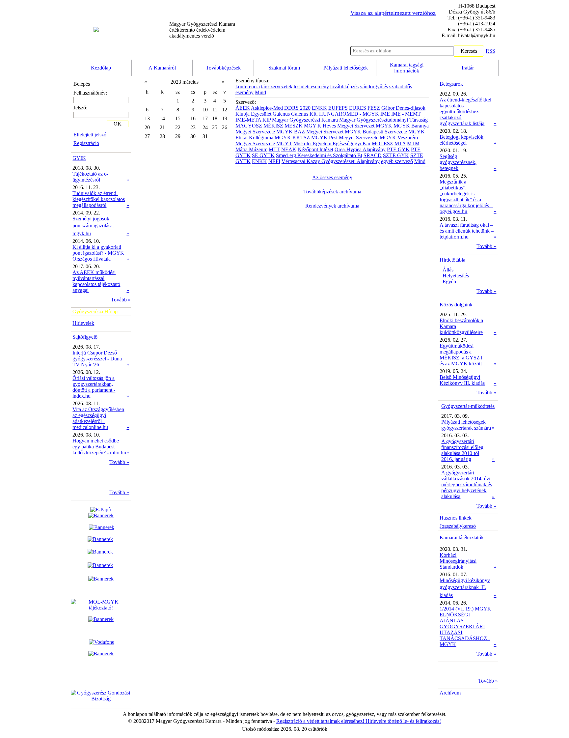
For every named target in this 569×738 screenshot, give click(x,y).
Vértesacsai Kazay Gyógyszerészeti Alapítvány (331, 161)
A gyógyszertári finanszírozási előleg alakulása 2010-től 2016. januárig (462, 450)
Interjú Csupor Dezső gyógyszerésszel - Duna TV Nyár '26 (97, 358)
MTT (274, 149)
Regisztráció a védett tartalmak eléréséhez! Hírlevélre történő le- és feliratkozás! (358, 721)
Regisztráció (86, 143)
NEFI (274, 161)
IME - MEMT (406, 114)
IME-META (248, 120)
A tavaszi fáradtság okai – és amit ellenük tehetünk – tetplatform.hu (467, 231)
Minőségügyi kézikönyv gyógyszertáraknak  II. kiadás (465, 588)
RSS (490, 51)
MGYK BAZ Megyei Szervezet (309, 131)
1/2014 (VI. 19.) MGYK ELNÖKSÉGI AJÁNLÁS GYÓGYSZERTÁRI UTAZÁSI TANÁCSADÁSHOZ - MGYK (465, 626)
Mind (260, 92)
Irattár (468, 68)
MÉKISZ (273, 125)
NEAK (288, 149)
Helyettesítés (456, 275)
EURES (357, 108)
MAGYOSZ (248, 125)
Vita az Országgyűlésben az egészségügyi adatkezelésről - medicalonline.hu (98, 418)
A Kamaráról (162, 68)
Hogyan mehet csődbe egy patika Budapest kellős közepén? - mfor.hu (99, 446)
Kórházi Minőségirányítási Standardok (458, 561)
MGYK (384, 125)
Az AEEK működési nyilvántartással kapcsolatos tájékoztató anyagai (96, 281)
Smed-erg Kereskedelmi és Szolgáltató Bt (319, 155)
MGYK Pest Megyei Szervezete (344, 137)
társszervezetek (276, 86)
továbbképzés (344, 86)
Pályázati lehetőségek (345, 68)
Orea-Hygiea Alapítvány (360, 149)
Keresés (469, 51)
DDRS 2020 (297, 108)
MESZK (293, 125)
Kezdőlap (101, 68)
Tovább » (121, 299)
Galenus (281, 114)
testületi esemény (311, 86)
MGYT (284, 143)
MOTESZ (382, 143)
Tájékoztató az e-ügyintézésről (90, 177)
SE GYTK (263, 155)
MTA (400, 143)
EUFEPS (338, 108)
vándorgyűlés (374, 86)
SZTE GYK (396, 155)
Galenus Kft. (304, 114)
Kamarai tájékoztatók (462, 537)
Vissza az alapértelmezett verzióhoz (393, 13)
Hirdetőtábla (452, 260)
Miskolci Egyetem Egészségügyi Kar (331, 143)
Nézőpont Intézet (315, 149)
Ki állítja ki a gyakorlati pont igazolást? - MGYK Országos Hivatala (98, 253)
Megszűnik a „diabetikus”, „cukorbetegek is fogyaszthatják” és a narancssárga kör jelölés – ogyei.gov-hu (466, 196)
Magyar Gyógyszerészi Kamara (305, 120)
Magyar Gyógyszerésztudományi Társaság (383, 120)
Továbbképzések (223, 68)
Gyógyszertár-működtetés (468, 406)
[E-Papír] (101, 512)
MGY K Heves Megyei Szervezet (339, 125)
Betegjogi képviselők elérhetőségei (461, 140)
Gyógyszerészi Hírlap (95, 311)
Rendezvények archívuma (332, 206)
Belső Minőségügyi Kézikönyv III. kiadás (462, 380)
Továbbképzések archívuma (332, 191)
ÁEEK (242, 108)
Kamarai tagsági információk (406, 67)
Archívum (450, 692)
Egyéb (449, 281)
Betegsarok (451, 84)
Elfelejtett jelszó (89, 134)
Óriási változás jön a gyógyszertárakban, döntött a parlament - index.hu (93, 387)
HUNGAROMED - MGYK (349, 114)
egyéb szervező (397, 161)
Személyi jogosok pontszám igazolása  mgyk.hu (93, 226)
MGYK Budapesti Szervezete (376, 131)
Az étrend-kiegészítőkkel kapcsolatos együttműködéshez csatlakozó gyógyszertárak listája (465, 111)
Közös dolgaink (456, 304)
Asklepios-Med (267, 108)
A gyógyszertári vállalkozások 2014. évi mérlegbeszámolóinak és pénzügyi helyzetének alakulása (466, 484)
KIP (266, 120)
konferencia (247, 86)
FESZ (373, 108)
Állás (448, 269)
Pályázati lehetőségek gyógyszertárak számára (466, 425)
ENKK (319, 108)
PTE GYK (398, 149)
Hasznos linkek (456, 518)
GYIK (79, 158)
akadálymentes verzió (202, 30)
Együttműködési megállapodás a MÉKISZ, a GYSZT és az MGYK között (461, 354)
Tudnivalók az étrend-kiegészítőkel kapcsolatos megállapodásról (98, 199)
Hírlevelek (83, 323)
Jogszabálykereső (458, 526)
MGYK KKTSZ (292, 137)
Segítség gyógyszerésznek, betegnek (458, 162)
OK (118, 124)
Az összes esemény (332, 177)
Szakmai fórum (284, 68)
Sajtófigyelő (84, 337)
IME (385, 114)
